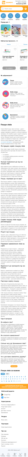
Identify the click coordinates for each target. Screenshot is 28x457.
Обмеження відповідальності (9, 442)
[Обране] (17, 15)
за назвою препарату (6, 142)
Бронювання (4, 412)
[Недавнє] (24, 15)
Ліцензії (3, 446)
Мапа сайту (4, 419)
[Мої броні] (10, 15)
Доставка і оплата (6, 410)
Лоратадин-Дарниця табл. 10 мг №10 (8, 57)
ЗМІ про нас (4, 438)
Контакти (3, 440)
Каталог (3, 408)
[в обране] (15, 49)
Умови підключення (6, 427)
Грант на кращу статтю (7, 444)
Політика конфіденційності (8, 404)
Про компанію (4, 434)
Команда (3, 436)
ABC (7, 374)
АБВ (2, 374)
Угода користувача (6, 406)
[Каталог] (3, 15)
